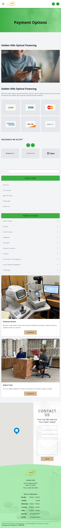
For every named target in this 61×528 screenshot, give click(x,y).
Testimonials (6, 201)
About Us (6, 185)
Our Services (7, 190)
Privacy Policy (40, 523)
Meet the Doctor (8, 195)
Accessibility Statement (30, 523)
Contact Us (6, 206)
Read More (30, 332)
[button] (3, 4)
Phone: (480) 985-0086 (30, 488)
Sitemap (46, 523)
